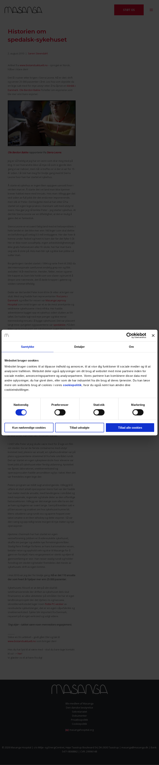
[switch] (60, 412)
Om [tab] (131, 346)
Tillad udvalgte (79, 427)
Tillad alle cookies (130, 427)
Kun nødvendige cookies (29, 427)
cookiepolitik (72, 385)
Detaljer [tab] (79, 346)
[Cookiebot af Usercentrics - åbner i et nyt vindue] (129, 335)
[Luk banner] (153, 335)
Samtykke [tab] (27, 346)
